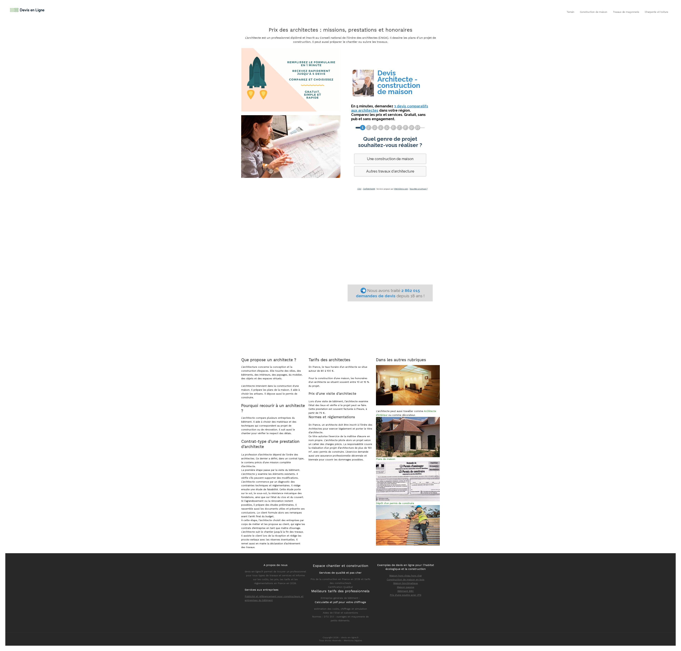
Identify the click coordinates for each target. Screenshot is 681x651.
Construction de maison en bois (405, 579)
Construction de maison (593, 11)
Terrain (570, 11)
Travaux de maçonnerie (626, 11)
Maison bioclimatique (405, 583)
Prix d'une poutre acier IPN (405, 594)
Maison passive (405, 587)
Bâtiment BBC (405, 591)
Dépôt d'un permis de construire (395, 503)
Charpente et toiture (656, 11)
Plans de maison (385, 459)
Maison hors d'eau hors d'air (405, 575)
